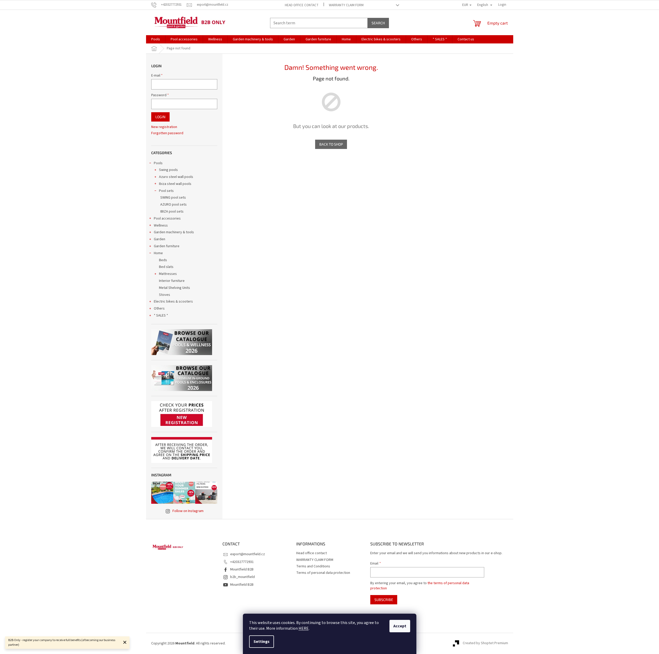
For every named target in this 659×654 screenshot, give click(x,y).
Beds (163, 260)
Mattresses (168, 273)
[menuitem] (155, 39)
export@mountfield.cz (247, 554)
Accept (399, 626)
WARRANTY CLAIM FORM (346, 5)
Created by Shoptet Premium (485, 643)
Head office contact (301, 5)
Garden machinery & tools (174, 232)
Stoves (164, 294)
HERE (304, 628)
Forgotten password (167, 133)
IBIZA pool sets (172, 211)
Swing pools (168, 169)
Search (378, 23)
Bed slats (166, 266)
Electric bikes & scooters (173, 301)
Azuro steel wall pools (176, 176)
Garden (159, 239)
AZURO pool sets (173, 204)
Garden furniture (166, 246)
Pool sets (166, 190)
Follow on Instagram (188, 511)
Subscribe (383, 599)
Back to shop (331, 144)
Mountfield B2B (242, 569)
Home (158, 253)
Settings (262, 641)
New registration (164, 127)
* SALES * (161, 315)
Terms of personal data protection (323, 572)
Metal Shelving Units (174, 287)
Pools (158, 163)
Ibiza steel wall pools (175, 183)
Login (160, 117)
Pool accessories (167, 218)
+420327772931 (242, 562)
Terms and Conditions (313, 566)
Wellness (161, 225)
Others (159, 308)
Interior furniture (172, 280)
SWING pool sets (173, 197)
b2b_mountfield (242, 577)
